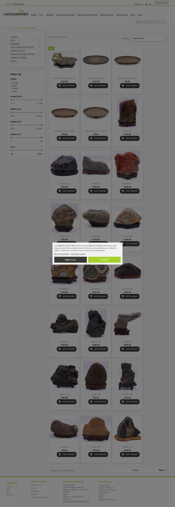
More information (61, 253)
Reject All (70, 259)
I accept (104, 259)
